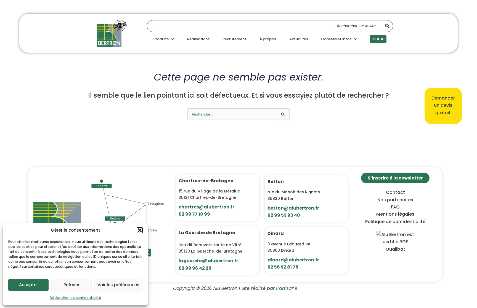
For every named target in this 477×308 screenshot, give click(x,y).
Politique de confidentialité (395, 221)
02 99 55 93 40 (283, 215)
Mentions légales (395, 214)
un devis (443, 105)
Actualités (298, 39)
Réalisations (198, 39)
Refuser (71, 285)
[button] (139, 230)
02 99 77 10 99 (194, 214)
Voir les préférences (118, 285)
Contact (395, 192)
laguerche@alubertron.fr (208, 261)
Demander (443, 98)
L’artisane (286, 288)
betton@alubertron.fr (293, 208)
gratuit (443, 112)
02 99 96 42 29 (195, 268)
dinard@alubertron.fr (293, 260)
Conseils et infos (336, 39)
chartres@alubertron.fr (206, 207)
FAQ (395, 207)
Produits (161, 39)
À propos (267, 39)
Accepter (28, 285)
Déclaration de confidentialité (75, 297)
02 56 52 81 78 (282, 267)
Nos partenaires (395, 200)
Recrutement (234, 39)
